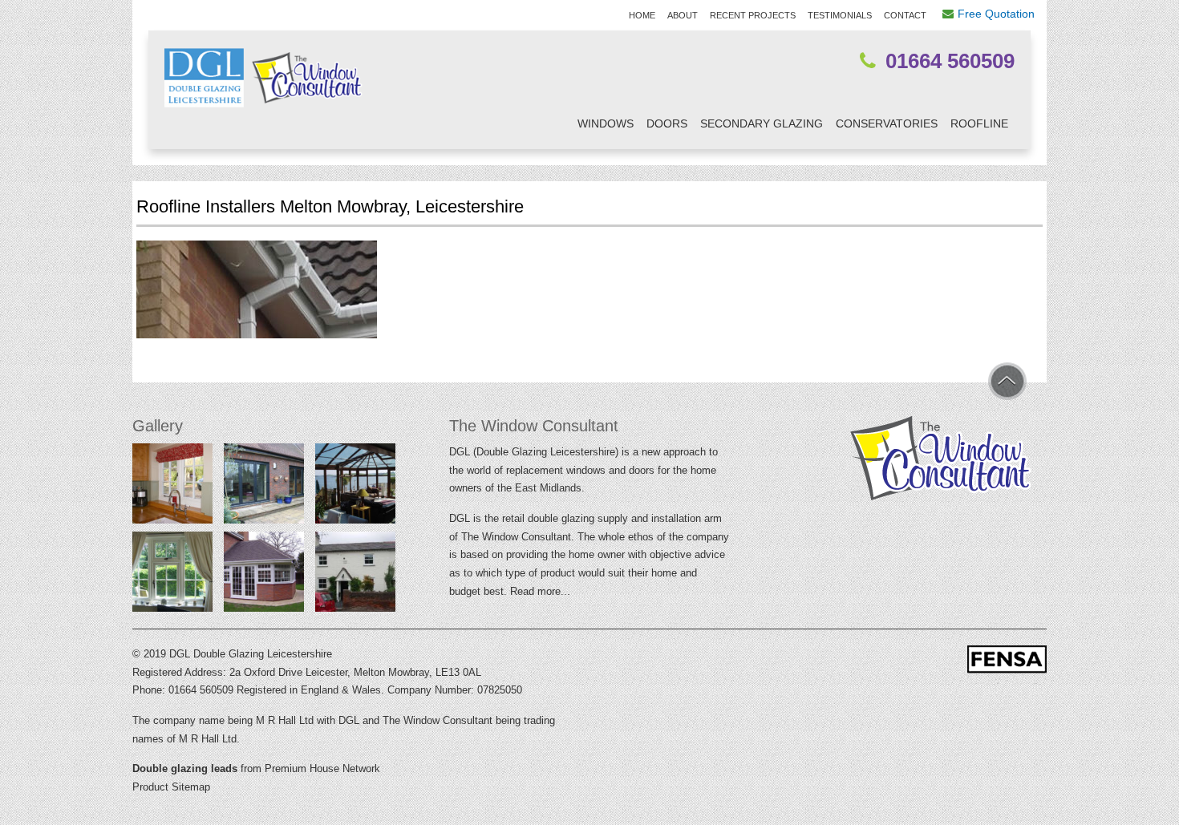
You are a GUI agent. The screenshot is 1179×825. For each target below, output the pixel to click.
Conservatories (887, 123)
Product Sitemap (171, 787)
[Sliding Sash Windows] (355, 574)
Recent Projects (753, 15)
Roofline (979, 123)
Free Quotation (996, 13)
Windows (605, 123)
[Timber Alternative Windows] (172, 486)
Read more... (540, 591)
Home (642, 15)
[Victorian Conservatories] (355, 486)
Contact (905, 15)
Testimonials (840, 15)
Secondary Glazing (761, 123)
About (682, 15)
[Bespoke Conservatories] (264, 574)
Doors (666, 123)
